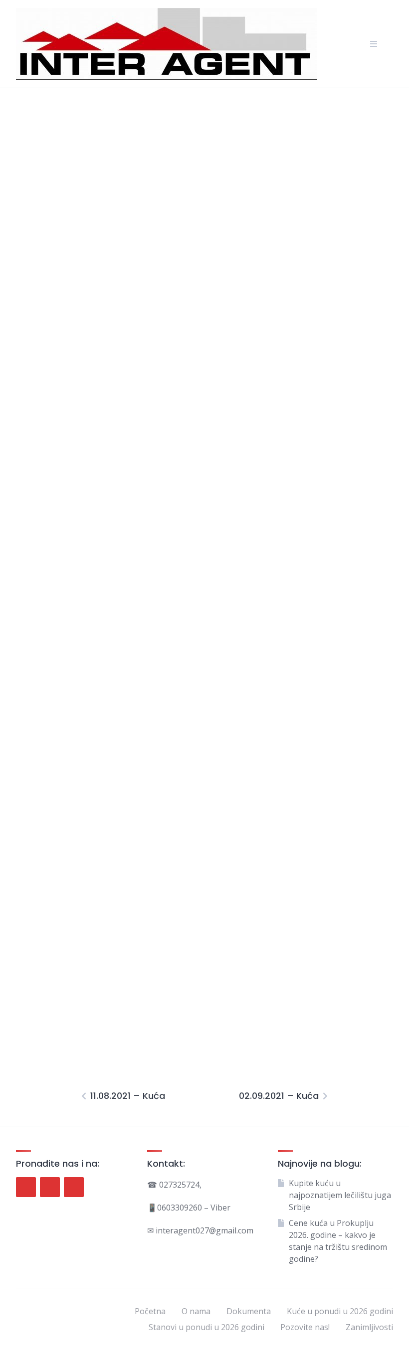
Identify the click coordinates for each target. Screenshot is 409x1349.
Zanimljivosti (369, 1327)
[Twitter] (50, 1187)
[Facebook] (26, 1187)
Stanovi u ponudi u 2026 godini (206, 1327)
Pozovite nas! (305, 1327)
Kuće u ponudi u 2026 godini (340, 1311)
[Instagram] (74, 1187)
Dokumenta (248, 1311)
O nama (196, 1311)
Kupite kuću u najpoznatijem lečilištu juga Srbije (340, 1195)
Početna (150, 1311)
